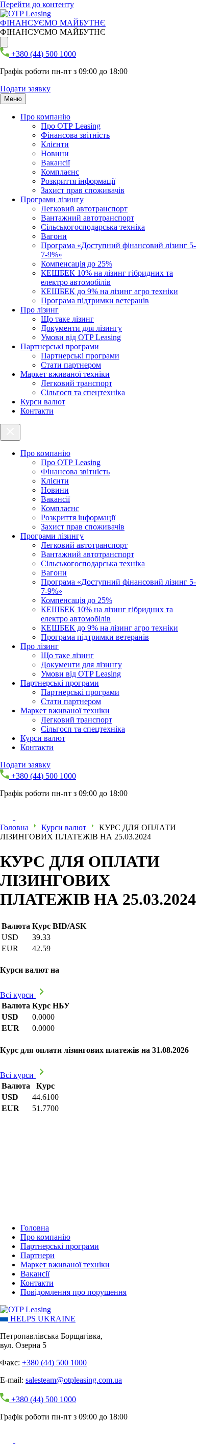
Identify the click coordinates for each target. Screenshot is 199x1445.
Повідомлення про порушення (73, 1292)
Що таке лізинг (67, 319)
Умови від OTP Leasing (81, 337)
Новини (55, 153)
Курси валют (42, 401)
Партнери (37, 1255)
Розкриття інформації (78, 181)
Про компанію (45, 116)
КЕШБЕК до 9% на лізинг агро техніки (109, 291)
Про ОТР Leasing (71, 126)
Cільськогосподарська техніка (93, 227)
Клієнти (55, 144)
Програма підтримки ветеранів (95, 300)
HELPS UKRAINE (42, 1318)
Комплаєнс (60, 171)
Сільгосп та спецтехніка (83, 392)
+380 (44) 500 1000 (54, 1362)
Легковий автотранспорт (84, 208)
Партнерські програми (59, 346)
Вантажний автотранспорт (87, 217)
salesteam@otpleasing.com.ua (74, 1380)
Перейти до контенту (37, 4)
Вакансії (55, 162)
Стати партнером (71, 364)
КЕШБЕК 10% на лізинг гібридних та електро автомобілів (107, 277)
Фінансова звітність (75, 135)
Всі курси (18, 995)
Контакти (37, 410)
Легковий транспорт (76, 383)
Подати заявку (25, 88)
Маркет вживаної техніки (65, 374)
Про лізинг (39, 309)
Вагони (54, 236)
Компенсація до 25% (76, 263)
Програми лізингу (52, 199)
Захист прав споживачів (83, 190)
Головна (14, 827)
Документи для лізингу (81, 328)
